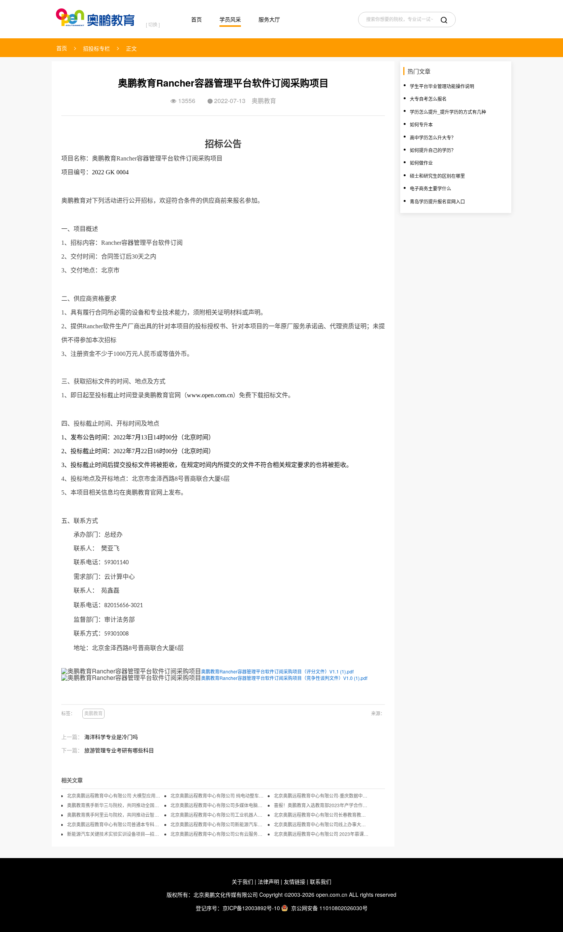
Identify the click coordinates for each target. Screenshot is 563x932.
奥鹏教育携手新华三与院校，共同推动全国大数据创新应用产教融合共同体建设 (115, 805)
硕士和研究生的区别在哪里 (437, 175)
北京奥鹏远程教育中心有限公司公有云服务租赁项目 (218, 834)
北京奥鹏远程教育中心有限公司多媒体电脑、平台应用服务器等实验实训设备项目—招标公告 (218, 805)
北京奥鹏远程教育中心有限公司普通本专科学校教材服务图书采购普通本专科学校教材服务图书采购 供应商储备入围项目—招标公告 (115, 824)
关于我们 (242, 881)
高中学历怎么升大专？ (433, 137)
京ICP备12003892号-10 (251, 908)
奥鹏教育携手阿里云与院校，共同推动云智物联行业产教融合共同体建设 (115, 814)
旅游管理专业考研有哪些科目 (119, 750)
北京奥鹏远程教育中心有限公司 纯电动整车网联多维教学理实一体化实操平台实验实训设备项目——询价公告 (218, 795)
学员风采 (230, 19)
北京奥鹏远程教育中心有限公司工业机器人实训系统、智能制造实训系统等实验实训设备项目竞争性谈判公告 (218, 814)
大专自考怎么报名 (428, 98)
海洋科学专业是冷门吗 (111, 736)
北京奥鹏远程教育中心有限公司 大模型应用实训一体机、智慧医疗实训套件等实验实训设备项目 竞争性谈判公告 (115, 795)
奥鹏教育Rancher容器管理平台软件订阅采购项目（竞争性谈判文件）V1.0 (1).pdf (284, 678)
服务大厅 (269, 19)
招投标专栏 (96, 48)
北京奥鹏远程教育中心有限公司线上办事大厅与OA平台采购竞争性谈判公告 (322, 824)
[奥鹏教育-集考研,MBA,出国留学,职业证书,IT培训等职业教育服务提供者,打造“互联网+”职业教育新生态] (97, 16)
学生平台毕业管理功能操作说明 (442, 86)
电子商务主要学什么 (430, 188)
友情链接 (294, 881)
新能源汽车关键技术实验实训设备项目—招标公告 (115, 834)
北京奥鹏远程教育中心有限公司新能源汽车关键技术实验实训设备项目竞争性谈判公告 (218, 824)
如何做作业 (421, 162)
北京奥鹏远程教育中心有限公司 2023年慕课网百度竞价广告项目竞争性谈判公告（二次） (322, 834)
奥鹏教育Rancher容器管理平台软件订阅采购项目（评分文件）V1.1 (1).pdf (277, 671)
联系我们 (320, 881)
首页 (196, 19)
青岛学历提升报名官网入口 (437, 201)
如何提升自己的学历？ (433, 150)
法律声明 (268, 881)
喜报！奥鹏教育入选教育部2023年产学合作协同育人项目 (322, 805)
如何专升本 (421, 124)
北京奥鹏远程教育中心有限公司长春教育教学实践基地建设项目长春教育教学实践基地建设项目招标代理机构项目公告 (322, 814)
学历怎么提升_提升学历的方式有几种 (448, 111)
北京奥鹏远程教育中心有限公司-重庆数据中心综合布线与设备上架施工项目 (322, 795)
